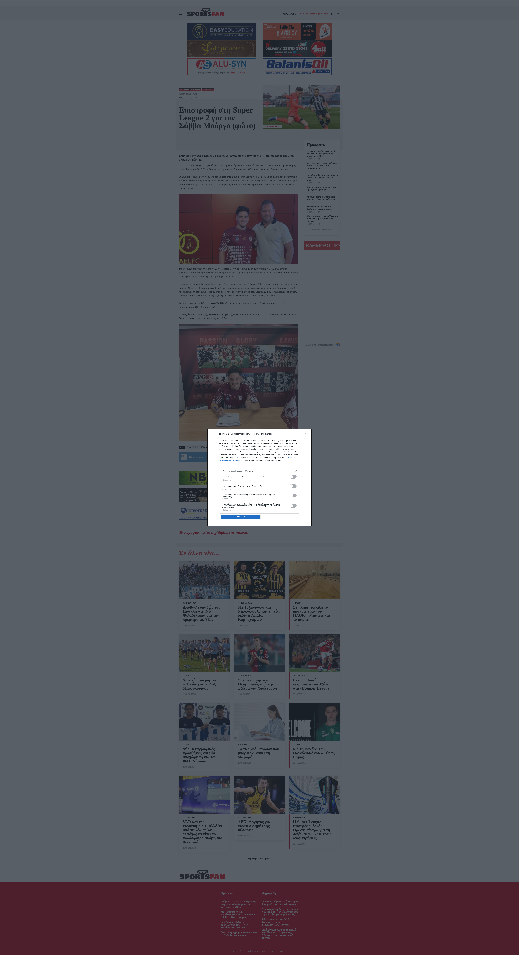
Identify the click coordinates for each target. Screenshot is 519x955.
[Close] (306, 434)
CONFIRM (241, 517)
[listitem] (259, 470)
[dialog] (259, 477)
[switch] (293, 477)
